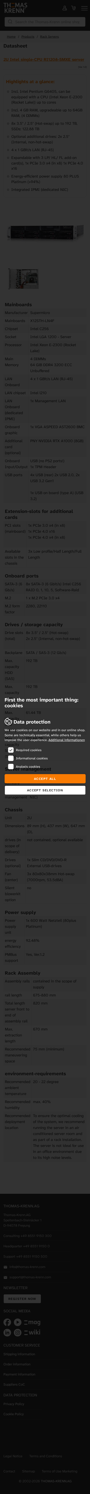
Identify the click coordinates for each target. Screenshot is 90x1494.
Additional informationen (66, 740)
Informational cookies (32, 758)
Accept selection (45, 790)
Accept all (45, 779)
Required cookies (29, 750)
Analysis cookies (28, 766)
